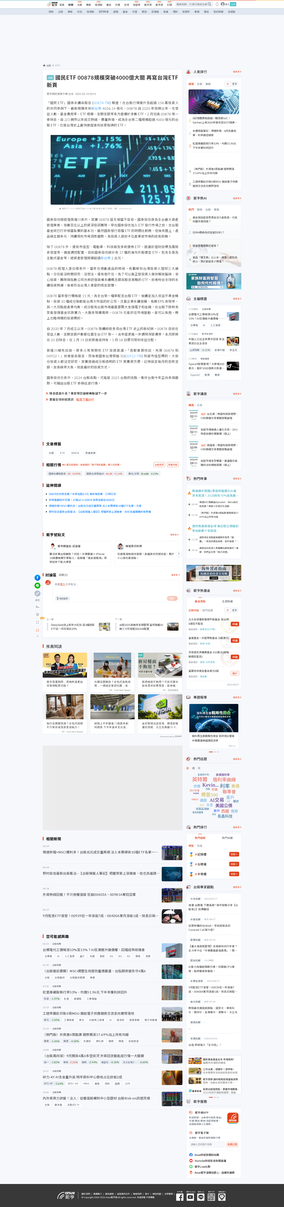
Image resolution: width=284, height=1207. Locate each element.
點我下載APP (85, 399)
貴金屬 (203, 676)
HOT (203, 414)
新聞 (70, 4)
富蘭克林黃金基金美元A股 (204, 671)
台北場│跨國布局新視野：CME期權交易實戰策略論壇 (219, 416)
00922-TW (133, 355)
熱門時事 (104, 11)
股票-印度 (205, 643)
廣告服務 (109, 1193)
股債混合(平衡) (207, 629)
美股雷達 (205, 359)
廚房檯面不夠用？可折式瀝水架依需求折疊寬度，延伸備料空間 (160, 684)
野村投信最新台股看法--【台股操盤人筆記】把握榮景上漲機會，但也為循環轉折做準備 (100, 512)
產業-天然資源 (207, 662)
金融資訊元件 (123, 1193)
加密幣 (136, 4)
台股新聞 (206, 309)
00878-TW (101, 102)
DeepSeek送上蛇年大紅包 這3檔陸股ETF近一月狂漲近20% (73, 627)
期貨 (144, 11)
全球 (126, 4)
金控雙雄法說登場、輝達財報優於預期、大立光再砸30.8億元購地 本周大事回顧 (160, 725)
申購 (235, 624)
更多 (234, 84)
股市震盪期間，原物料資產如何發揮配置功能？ (65, 683)
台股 (79, 4)
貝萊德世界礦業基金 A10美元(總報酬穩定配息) (209, 654)
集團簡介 (97, 1193)
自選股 (231, 11)
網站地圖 (157, 1193)
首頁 (61, 4)
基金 (108, 4)
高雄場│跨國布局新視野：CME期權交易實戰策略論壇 (219, 447)
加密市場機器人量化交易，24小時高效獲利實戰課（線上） (219, 431)
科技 (79, 11)
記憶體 (202, 854)
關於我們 (86, 1193)
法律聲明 (168, 1193)
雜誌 (206, 11)
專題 (196, 11)
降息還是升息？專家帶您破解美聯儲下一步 (78, 393)
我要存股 (172, 464)
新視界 (186, 11)
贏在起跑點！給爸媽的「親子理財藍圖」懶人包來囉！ (94, 464)
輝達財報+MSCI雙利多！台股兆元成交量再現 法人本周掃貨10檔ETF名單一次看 (95, 506)
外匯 (117, 4)
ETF (57, 65)
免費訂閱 (232, 1144)
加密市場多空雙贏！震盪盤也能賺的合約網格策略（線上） (219, 463)
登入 (227, 4)
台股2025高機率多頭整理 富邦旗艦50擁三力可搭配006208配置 (141, 627)
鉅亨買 (148, 4)
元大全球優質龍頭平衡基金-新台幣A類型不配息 (209, 621)
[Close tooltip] (65, 630)
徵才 (147, 1193)
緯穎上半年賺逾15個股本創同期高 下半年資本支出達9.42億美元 (111, 725)
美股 (88, 4)
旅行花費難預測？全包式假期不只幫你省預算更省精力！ (65, 725)
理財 (175, 11)
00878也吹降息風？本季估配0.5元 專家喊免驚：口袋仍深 (82, 494)
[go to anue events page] (217, 4)
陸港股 (98, 4)
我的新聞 (218, 11)
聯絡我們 (137, 1193)
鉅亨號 (159, 4)
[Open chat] (37, 630)
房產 (165, 11)
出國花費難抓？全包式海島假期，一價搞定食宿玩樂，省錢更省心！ (112, 684)
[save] (37, 622)
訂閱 (169, 4)
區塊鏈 (155, 11)
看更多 (173, 534)
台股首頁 (159, 464)
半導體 (202, 874)
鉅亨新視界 (207, 334)
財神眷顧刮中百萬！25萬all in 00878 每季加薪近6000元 (82, 500)
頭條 (51, 11)
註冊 (233, 4)
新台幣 (96, 108)
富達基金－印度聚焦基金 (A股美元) (209, 638)
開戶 (235, 673)
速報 (115, 11)
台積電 (202, 864)
